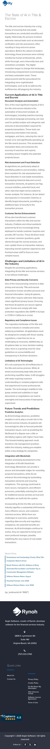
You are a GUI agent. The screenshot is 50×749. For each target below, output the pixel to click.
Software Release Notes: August (19, 576)
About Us (10, 676)
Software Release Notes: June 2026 (20, 585)
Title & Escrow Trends (33, 693)
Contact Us (11, 679)
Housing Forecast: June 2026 (18, 581)
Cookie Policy (33, 683)
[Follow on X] (30, 745)
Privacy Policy (33, 680)
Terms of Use (33, 703)
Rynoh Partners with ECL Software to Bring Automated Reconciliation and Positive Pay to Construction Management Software (23, 568)
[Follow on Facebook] (25, 745)
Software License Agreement (34, 698)
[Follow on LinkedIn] (35, 745)
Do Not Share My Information (34, 688)
